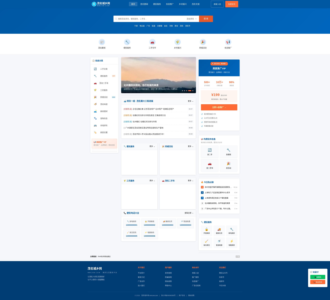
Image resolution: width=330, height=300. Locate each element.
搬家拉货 (219, 231)
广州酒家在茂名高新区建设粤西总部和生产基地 (144, 128)
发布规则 (168, 273)
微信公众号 (223, 273)
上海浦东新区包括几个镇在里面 (216, 198)
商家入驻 (217, 4)
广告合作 (141, 281)
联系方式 (141, 277)
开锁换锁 (207, 231)
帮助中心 (168, 285)
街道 (153, 26)
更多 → (190, 101)
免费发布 (231, 4)
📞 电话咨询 (318, 282)
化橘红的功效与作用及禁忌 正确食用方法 (149, 115)
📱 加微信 (317, 277)
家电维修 (232, 231)
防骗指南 (168, 277)
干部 (136, 26)
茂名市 (187, 26)
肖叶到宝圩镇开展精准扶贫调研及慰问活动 (218, 187)
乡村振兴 (183, 4)
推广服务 (195, 277)
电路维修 (232, 243)
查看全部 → (189, 213)
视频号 (221, 281)
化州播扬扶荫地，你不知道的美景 (217, 203)
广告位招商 (196, 285)
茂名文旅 (196, 4)
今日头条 (222, 285)
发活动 (228, 165)
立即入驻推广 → (219, 107)
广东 (148, 26)
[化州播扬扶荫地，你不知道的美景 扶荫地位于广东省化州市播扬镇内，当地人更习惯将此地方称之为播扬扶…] (158, 93)
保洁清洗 (207, 243)
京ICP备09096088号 (168, 295)
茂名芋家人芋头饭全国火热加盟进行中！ (149, 134)
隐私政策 (168, 281)
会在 (165, 26)
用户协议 (182, 295)
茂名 (181, 26)
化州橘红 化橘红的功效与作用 (145, 122)
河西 (171, 26)
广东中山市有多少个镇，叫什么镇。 (218, 209)
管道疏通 (219, 243)
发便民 (228, 151)
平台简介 (141, 273)
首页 (133, 4)
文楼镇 (159, 26)
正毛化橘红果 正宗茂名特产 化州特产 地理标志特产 (153, 109)
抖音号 (221, 277)
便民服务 (157, 4)
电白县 (142, 26)
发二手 (209, 151)
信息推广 (170, 4)
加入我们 (141, 285)
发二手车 (209, 165)
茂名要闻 (144, 4)
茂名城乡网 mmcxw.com (149, 295)
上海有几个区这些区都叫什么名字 (217, 192)
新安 (176, 26)
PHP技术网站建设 (104, 256)
